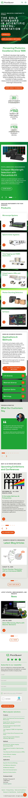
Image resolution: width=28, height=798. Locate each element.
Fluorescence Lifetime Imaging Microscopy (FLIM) (11, 745)
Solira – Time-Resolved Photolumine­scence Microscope (12, 174)
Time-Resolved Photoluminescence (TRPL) (14, 752)
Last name (3, 686)
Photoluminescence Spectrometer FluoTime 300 (12, 726)
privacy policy (12, 693)
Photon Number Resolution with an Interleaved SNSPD (12, 570)
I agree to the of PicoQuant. (13, 693)
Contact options (7, 784)
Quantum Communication (9, 772)
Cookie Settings (21, 792)
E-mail (2, 674)
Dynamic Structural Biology (10, 762)
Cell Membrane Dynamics (9, 765)
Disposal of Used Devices (9, 792)
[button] (2, 197)
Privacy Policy (10, 790)
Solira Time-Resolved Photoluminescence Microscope (13, 719)
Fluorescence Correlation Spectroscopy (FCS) (13, 749)
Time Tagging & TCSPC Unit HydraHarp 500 (12, 730)
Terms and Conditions (20, 790)
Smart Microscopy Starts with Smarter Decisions (13, 624)
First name (3, 680)
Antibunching (6, 756)
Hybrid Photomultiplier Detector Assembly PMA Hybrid (11, 737)
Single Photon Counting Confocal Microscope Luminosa (12, 722)
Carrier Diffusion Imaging (9, 754)
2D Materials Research (8, 767)
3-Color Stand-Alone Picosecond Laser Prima (13, 734)
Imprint (3, 790)
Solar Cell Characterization (10, 769)
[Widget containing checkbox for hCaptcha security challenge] (11, 698)
